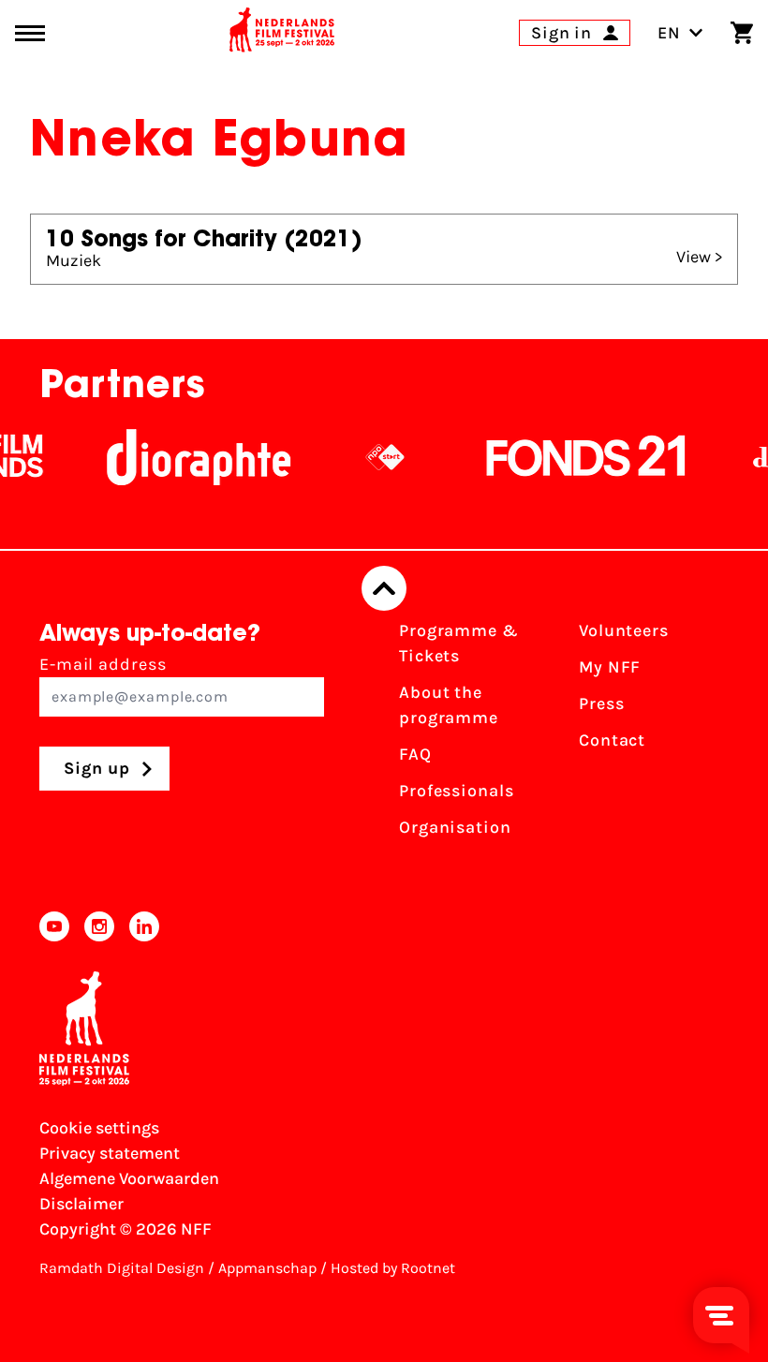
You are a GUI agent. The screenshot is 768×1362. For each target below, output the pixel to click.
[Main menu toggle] (30, 33)
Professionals (456, 790)
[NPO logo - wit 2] (375, 457)
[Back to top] (384, 588)
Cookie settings (99, 1128)
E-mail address (103, 664)
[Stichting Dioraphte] (189, 457)
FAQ (415, 754)
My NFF (610, 667)
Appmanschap (267, 1268)
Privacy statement (109, 1153)
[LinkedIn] (144, 926)
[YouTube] (54, 926)
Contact (612, 740)
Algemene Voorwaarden (129, 1178)
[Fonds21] (577, 457)
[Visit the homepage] (281, 32)
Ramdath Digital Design (121, 1268)
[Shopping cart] (742, 33)
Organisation (455, 827)
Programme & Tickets (459, 643)
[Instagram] (99, 926)
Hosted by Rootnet (393, 1268)
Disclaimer (81, 1203)
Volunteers (624, 630)
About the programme (448, 705)
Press (602, 703)
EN (669, 32)
